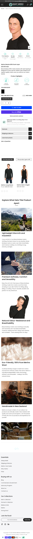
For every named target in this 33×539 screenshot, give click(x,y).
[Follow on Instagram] (5, 524)
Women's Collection (7, 502)
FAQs (2, 471)
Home (2, 8)
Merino (3, 508)
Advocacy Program (6, 485)
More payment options (16, 116)
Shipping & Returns (6, 463)
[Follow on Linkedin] (8, 524)
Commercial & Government (9, 483)
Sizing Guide (4, 460)
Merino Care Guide (6, 466)
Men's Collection (6, 499)
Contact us (4, 491)
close (31, 1)
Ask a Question (5, 141)
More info (5, 150)
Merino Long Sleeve (7, 185)
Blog (2, 480)
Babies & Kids (5, 505)
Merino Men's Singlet (23, 185)
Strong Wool (4, 510)
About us (3, 488)
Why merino (4, 469)
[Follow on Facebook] (2, 524)
